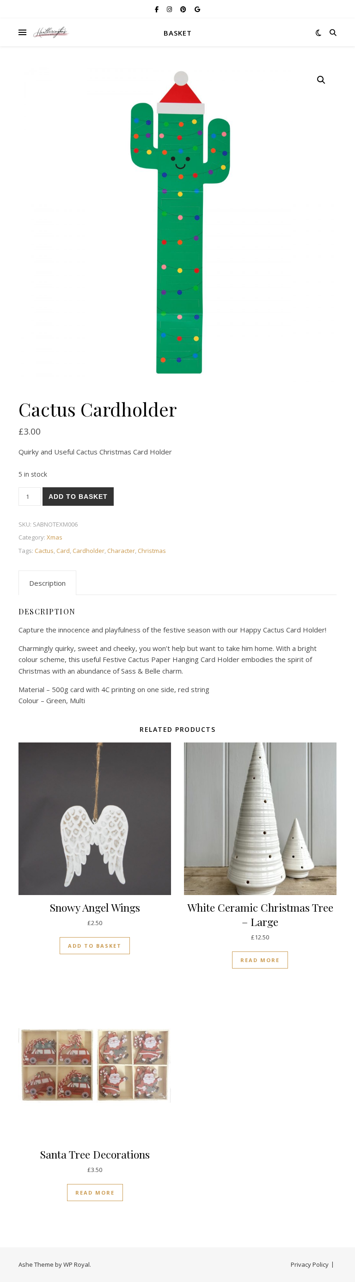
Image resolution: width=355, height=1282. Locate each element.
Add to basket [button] (95, 945)
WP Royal (76, 1264)
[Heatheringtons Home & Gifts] (50, 32)
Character (121, 550)
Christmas (152, 550)
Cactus (44, 550)
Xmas (54, 537)
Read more (260, 960)
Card (63, 550)
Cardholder (88, 550)
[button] (321, 80)
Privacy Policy (310, 1264)
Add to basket (78, 496)
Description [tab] (47, 583)
